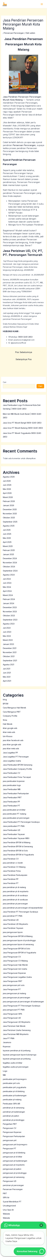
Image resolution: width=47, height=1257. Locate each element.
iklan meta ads (9, 732)
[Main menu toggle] (41, 4)
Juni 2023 (7, 632)
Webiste (6, 1214)
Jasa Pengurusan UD (12, 1018)
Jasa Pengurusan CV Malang (15, 961)
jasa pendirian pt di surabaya (15, 895)
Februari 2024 (9, 599)
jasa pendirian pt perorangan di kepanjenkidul (23, 908)
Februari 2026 (9, 501)
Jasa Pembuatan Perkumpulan (16, 793)
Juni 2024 (7, 583)
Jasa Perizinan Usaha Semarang (17, 1030)
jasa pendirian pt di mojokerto (15, 891)
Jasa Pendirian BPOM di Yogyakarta (18, 855)
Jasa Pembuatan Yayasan (14, 834)
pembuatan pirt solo (11, 1083)
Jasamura (7, 1042)
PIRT (5, 1193)
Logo (5, 1071)
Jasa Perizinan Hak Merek (14, 1026)
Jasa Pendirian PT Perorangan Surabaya (20, 912)
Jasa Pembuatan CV (11, 773)
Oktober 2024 (9, 566)
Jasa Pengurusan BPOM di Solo (16, 948)
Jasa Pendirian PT (11, 883)
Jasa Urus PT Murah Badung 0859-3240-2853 (23, 428)
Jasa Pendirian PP (10, 879)
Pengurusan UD (9, 1181)
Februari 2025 (9, 550)
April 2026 (7, 493)
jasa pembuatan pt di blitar (14, 810)
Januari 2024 (8, 603)
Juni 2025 (7, 534)
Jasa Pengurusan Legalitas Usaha (17, 977)
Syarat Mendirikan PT (12, 1202)
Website (6, 1218)
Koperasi (6, 1046)
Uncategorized (9, 1206)
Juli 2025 (7, 530)
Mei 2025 (7, 538)
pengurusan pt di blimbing (14, 1153)
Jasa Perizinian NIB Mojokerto (16, 1034)
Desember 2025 (10, 509)
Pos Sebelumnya (23, 352)
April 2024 (7, 591)
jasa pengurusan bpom (13, 932)
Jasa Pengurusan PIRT (12, 981)
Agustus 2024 (9, 575)
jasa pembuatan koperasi (14, 781)
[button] (41, 1225)
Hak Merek (7, 724)
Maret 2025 (8, 546)
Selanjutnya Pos (24, 359)
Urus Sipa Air (8, 1210)
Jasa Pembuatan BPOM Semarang (17, 765)
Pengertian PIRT (10, 1124)
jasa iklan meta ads (11, 748)
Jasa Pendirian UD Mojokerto (15, 924)
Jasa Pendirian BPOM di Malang (16, 842)
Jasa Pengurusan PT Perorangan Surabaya (21, 1006)
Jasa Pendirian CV (11, 859)
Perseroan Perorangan (14, 33)
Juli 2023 (7, 628)
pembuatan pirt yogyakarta (14, 1087)
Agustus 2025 (8, 526)
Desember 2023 (10, 607)
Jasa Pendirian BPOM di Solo (15, 850)
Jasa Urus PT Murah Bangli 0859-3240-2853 (22, 423)
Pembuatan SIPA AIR (11, 1104)
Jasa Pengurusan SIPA (12, 1014)
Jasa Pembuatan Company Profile (17, 769)
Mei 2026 (7, 489)
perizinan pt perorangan (13, 1185)
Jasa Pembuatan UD (11, 830)
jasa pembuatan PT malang (14, 814)
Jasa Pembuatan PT (11, 806)
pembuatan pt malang (12, 1099)
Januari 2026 (8, 505)
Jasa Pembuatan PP (11, 802)
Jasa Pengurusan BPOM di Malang (18, 936)
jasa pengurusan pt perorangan (16, 997)
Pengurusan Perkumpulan (14, 1136)
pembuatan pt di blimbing (14, 1091)
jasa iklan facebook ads (13, 740)
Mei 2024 (7, 587)
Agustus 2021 (8, 664)
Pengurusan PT (9, 1148)
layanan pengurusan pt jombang (17, 1059)
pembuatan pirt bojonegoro (15, 1079)
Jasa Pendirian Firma (12, 871)
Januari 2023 (8, 644)
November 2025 (10, 513)
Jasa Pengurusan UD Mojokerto (16, 1022)
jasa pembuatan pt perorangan (16, 818)
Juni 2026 (7, 485)
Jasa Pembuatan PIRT (12, 797)
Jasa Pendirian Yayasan (13, 928)
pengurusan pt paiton (12, 1169)
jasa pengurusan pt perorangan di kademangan (23, 1001)
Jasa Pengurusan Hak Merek (15, 965)
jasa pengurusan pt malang (14, 993)
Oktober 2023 (9, 615)
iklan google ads (10, 728)
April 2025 (7, 542)
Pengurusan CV (9, 1128)
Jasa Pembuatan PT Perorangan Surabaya (21, 822)
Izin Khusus (7, 736)
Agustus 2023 (8, 624)
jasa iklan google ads (12, 744)
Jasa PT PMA (8, 1038)
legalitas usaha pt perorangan (15, 1067)
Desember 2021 (9, 648)
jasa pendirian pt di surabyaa (15, 899)
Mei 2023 (7, 636)
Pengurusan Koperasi (12, 1132)
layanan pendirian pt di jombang (16, 1050)
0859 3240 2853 (25, 337)
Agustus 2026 (9, 477)
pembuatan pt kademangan (15, 1095)
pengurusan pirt (9, 1140)
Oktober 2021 (8, 656)
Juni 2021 (7, 673)
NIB (4, 1075)
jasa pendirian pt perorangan (15, 903)
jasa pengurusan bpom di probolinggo (19, 940)
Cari (4, 382)
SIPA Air (6, 1197)
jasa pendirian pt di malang (14, 887)
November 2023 (10, 611)
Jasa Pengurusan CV (12, 957)
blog (5, 699)
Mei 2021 (6, 677)
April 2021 (7, 681)
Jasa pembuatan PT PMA (14, 826)
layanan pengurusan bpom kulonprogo (19, 1055)
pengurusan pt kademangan (15, 1161)
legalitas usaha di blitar (12, 1063)
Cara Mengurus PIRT (12, 712)
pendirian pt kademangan (14, 1112)
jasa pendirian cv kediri (13, 863)
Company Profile (10, 716)
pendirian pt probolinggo (13, 1120)
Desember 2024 (10, 558)
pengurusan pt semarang (13, 1177)
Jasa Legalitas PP (10, 753)
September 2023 (10, 620)
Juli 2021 (6, 669)
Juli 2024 (7, 579)
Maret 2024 (8, 595)
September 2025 (10, 522)
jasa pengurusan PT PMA (14, 1010)
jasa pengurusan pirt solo (14, 985)
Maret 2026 (8, 497)
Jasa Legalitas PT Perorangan (16, 757)
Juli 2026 (7, 481)
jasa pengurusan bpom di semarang (18, 944)
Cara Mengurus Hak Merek (14, 708)
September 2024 (10, 571)
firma (5, 720)
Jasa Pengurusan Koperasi (14, 973)
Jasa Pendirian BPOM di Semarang (18, 846)
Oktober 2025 (9, 517)
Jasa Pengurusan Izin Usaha (15, 969)
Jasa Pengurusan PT (12, 989)
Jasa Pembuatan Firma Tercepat (17, 777)
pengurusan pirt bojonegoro (15, 1144)
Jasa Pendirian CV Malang (14, 867)
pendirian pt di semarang (13, 1108)
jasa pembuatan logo (12, 785)
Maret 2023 (8, 640)
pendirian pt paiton (11, 1116)
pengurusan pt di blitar (12, 1157)
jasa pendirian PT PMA (12, 916)
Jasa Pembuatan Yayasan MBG (16, 838)
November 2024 (10, 562)
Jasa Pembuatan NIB (11, 789)
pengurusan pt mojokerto (14, 1165)
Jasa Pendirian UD (11, 920)
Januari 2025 (8, 554)
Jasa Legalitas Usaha (12, 761)
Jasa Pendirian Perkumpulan (15, 875)
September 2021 (10, 660)
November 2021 (9, 652)
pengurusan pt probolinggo (15, 1173)
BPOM (5, 704)
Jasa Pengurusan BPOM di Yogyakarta (19, 952)
